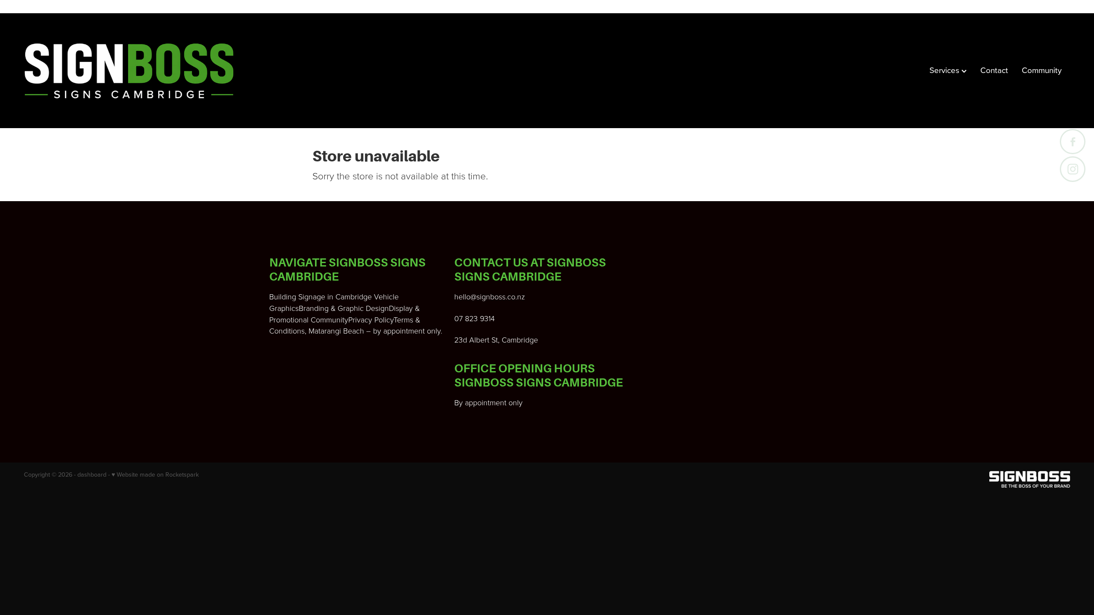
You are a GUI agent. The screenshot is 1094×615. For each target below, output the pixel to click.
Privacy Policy (371, 319)
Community (1042, 70)
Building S (286, 296)
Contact (994, 70)
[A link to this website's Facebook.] (1072, 141)
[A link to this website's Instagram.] (1072, 169)
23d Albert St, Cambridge (496, 339)
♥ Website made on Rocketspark (155, 474)
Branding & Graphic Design (344, 308)
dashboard (91, 474)
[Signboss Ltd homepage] (128, 71)
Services (945, 70)
